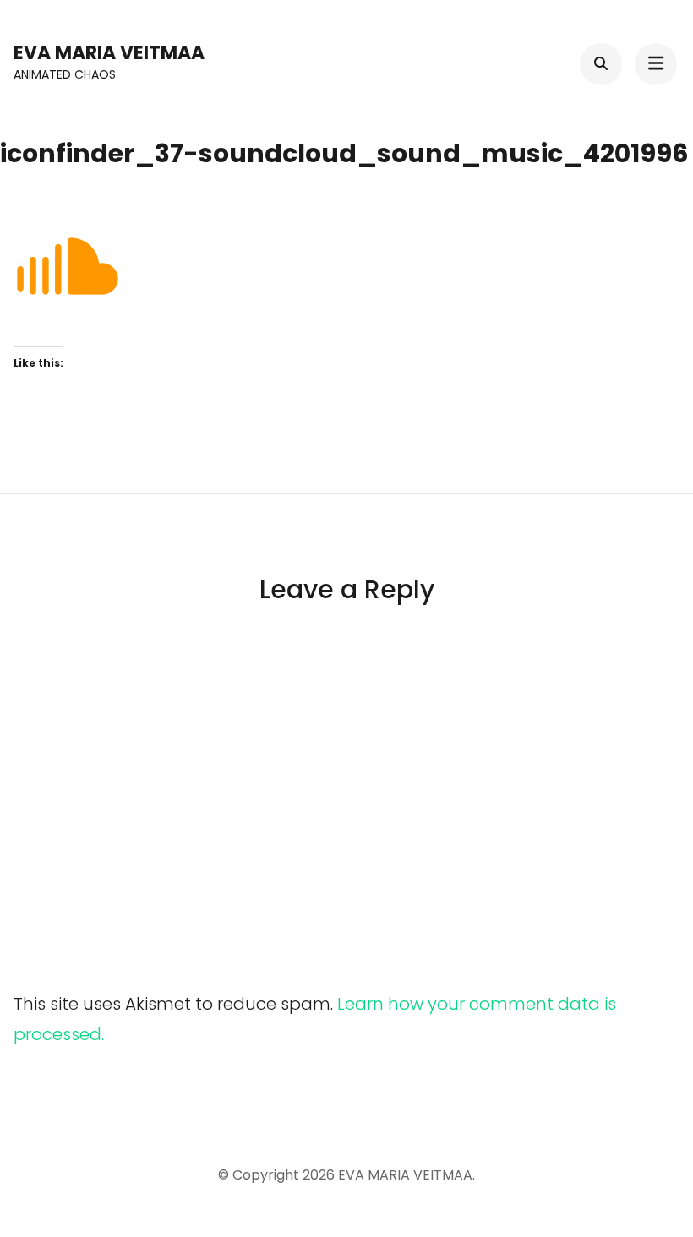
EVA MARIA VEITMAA (109, 53)
